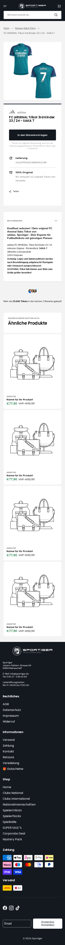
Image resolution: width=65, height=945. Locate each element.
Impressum (11, 716)
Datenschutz (12, 710)
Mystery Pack (12, 839)
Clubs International (16, 799)
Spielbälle (9, 822)
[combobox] (32, 15)
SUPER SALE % (12, 828)
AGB (6, 704)
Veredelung (11, 763)
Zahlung (8, 746)
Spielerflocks (12, 816)
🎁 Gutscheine (13, 769)
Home (7, 787)
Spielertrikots (12, 810)
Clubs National (13, 793)
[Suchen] (56, 15)
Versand (9, 740)
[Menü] (5, 6)
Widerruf (9, 721)
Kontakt (8, 751)
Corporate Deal (14, 833)
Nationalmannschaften (19, 804)
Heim (6, 28)
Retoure (8, 757)
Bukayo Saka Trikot (25, 28)
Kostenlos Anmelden (47, 924)
